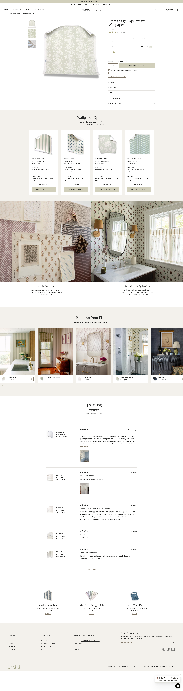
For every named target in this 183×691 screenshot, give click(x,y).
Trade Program (46, 635)
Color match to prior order (122, 73)
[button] (159, 10)
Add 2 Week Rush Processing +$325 (124, 70)
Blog (42, 649)
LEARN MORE (137, 298)
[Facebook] (173, 649)
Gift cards (11, 649)
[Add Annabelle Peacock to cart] (145, 379)
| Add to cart (137, 65)
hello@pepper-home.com (86, 635)
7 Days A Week (86, 638)
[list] (32, 33)
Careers (44, 652)
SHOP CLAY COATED (44, 189)
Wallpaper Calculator (48, 643)
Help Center (78, 643)
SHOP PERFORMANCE (139, 189)
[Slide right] (131, 1)
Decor (10, 643)
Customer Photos (47, 638)
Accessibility (124, 666)
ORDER (48, 613)
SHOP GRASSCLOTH (107, 189)
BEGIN (134, 613)
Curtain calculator (47, 641)
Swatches (11, 635)
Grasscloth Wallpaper (19, 14)
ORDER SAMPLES (46, 298)
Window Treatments (14, 638)
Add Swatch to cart (117, 76)
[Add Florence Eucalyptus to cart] (69, 379)
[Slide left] (51, 1)
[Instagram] (163, 649)
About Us (111, 666)
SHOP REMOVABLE (75, 189)
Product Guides (46, 646)
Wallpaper (11, 646)
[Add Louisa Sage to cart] (31, 379)
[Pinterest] (168, 649)
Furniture (11, 641)
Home (6, 14)
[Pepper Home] (91, 10)
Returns (76, 649)
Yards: (118, 61)
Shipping (77, 646)
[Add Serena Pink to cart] (107, 379)
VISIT (91, 613)
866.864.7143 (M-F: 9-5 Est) (90, 641)
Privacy (136, 666)
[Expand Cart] (177, 9)
